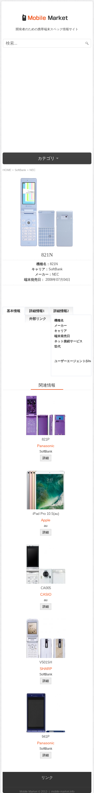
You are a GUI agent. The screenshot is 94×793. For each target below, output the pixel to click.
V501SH (45, 662)
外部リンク (37, 319)
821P (46, 439)
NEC (55, 274)
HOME (7, 170)
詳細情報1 (37, 311)
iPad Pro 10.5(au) (46, 514)
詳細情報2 (61, 311)
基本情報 (13, 311)
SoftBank (56, 269)
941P (46, 737)
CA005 (46, 588)
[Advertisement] (47, 101)
